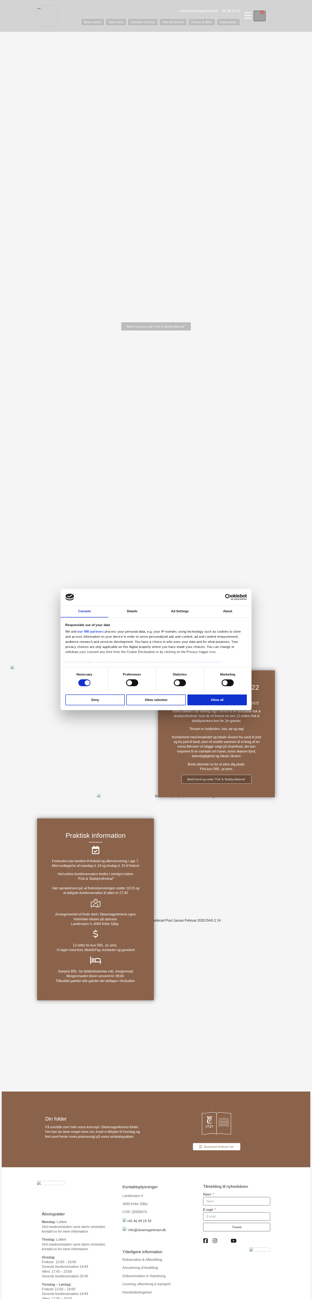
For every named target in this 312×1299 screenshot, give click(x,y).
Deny (95, 700)
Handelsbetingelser (137, 1292)
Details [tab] (132, 611)
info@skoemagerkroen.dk (198, 11)
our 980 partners (90, 631)
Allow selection (156, 700)
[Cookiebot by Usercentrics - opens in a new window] (228, 597)
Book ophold (92, 22)
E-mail (208, 1210)
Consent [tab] (84, 611)
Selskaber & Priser (143, 22)
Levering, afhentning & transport (146, 1284)
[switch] (132, 682)
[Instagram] (215, 1240)
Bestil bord (116, 22)
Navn (207, 1194)
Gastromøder (228, 22)
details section (210, 662)
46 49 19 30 (231, 11)
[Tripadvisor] (224, 1240)
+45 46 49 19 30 (139, 1221)
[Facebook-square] (205, 1240)
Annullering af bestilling (140, 1268)
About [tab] (227, 611)
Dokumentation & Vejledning (144, 1276)
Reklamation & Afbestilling (142, 1259)
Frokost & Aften (201, 22)
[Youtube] (233, 1240)
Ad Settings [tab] (180, 611)
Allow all (217, 700)
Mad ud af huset (173, 22)
